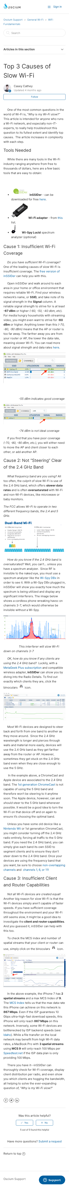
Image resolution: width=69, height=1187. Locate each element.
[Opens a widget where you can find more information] (52, 1180)
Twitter (11, 1100)
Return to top (12, 1153)
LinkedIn (17, 1100)
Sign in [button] (57, 6)
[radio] (24, 1123)
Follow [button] (34, 96)
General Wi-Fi (35, 19)
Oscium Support (13, 19)
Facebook (5, 1100)
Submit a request (50, 1141)
